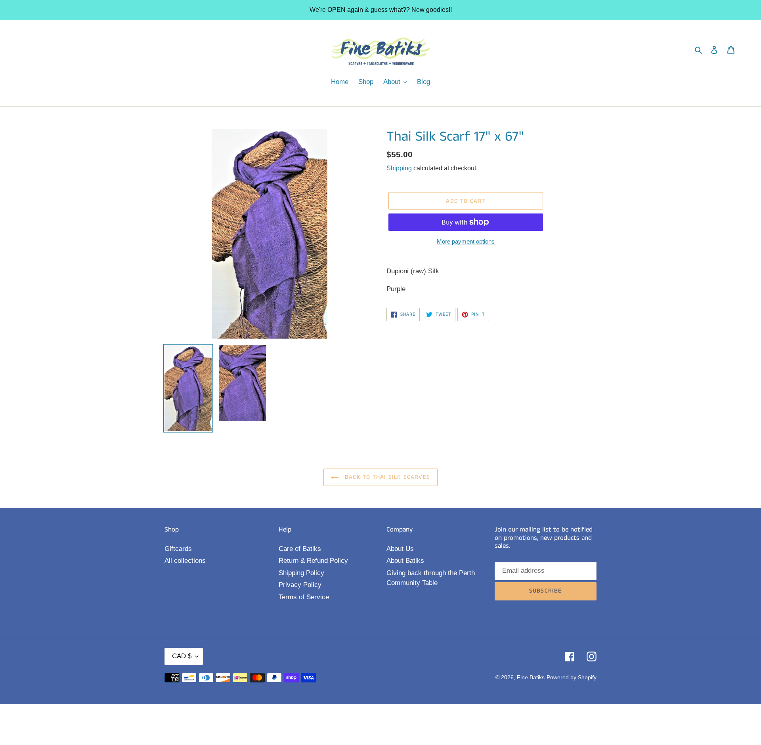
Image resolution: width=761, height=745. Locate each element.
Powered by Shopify (572, 677)
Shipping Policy (301, 573)
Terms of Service (304, 597)
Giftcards (178, 549)
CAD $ (181, 656)
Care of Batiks (300, 549)
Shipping (399, 168)
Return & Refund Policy (313, 560)
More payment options (466, 241)
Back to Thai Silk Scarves (386, 477)
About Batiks (405, 560)
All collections (185, 560)
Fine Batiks (531, 677)
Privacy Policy (300, 585)
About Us (400, 549)
